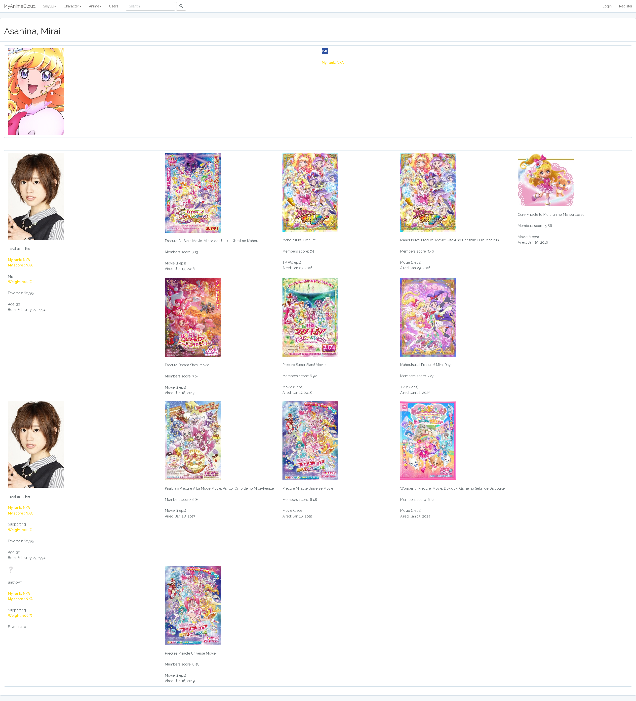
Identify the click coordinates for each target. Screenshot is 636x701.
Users (113, 6)
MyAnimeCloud (20, 6)
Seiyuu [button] (48, 6)
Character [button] (71, 6)
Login (607, 6)
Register (625, 6)
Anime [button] (94, 6)
